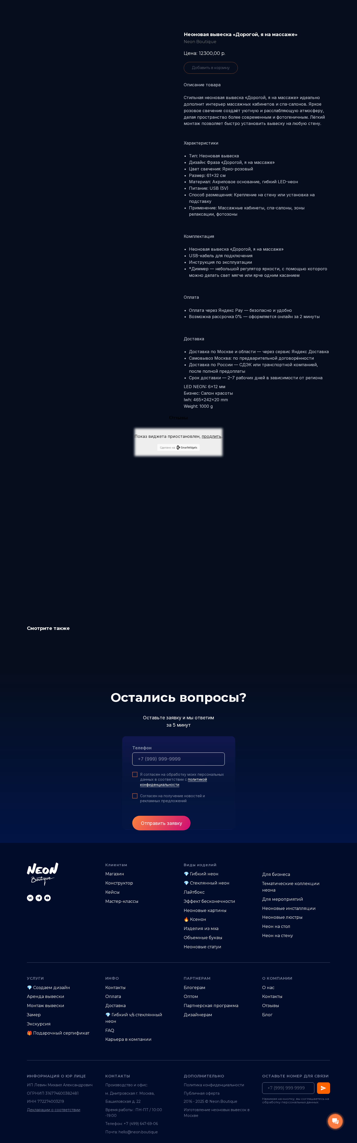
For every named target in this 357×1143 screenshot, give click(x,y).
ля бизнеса (278, 874)
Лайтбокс (194, 892)
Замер (34, 1014)
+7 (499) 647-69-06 (141, 1123)
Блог (267, 1014)
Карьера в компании (128, 1039)
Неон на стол (276, 926)
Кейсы (112, 892)
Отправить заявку (161, 823)
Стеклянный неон (209, 883)
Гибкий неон (204, 873)
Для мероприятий (282, 899)
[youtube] (47, 898)
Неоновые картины (205, 910)
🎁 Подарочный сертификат (58, 1033)
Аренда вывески (45, 996)
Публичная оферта (202, 1093)
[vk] (30, 898)
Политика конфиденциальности (214, 1085)
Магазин (114, 873)
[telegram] (39, 898)
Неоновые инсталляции (289, 908)
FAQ (109, 1030)
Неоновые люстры (282, 917)
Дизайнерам (198, 1014)
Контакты (115, 987)
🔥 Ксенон (195, 919)
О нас (268, 987)
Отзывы (270, 1005)
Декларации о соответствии (53, 1109)
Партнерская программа (211, 1005)
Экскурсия (39, 1023)
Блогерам (194, 987)
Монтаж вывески (45, 1005)
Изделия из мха (201, 928)
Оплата (113, 996)
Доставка (115, 1005)
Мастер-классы (122, 901)
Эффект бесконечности (209, 901)
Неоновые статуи (202, 946)
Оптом (191, 996)
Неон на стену (277, 935)
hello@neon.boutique (138, 1132)
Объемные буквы (203, 937)
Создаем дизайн (51, 987)
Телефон (142, 747)
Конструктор (119, 883)
